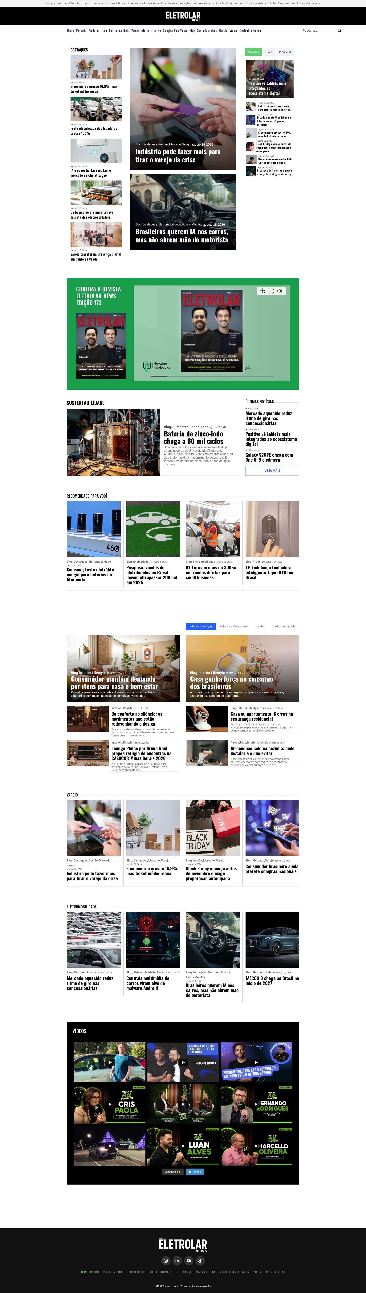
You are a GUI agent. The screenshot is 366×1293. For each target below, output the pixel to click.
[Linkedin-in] (177, 1261)
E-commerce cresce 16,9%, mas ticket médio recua (94, 89)
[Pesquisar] (339, 30)
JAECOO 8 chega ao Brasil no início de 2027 (272, 980)
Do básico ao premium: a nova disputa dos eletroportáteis (92, 215)
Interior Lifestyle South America (189, 3)
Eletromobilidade (119, 30)
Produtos (93, 30)
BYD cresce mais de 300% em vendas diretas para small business (211, 572)
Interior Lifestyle (151, 30)
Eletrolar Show (79, 3)
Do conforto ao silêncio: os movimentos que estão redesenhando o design (137, 718)
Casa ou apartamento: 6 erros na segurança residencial (262, 716)
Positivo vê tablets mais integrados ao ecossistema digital (267, 88)
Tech (104, 30)
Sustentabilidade (207, 30)
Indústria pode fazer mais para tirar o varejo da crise (178, 155)
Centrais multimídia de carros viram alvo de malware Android (147, 982)
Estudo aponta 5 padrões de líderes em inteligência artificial (274, 121)
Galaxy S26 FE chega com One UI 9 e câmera (269, 457)
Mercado (81, 30)
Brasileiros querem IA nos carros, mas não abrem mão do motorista (181, 235)
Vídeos (234, 30)
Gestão (223, 30)
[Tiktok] (200, 1261)
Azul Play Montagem (306, 3)
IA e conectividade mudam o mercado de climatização (91, 173)
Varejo (135, 30)
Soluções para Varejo (175, 30)
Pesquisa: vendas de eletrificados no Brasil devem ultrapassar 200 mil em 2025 (151, 575)
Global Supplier (279, 3)
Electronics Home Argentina (147, 3)
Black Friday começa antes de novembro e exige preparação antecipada (273, 147)
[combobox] (320, 30)
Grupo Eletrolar (56, 3)
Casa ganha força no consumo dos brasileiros (231, 682)
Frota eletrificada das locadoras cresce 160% (94, 131)
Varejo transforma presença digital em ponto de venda (96, 256)
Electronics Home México (109, 3)
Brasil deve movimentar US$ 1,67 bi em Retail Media (275, 160)
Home (70, 30)
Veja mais (272, 470)
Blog (192, 30)
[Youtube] (188, 1261)
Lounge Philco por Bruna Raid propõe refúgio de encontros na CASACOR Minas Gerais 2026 (142, 753)
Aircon (239, 3)
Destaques (150, 144)
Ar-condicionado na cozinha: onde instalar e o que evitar (263, 751)
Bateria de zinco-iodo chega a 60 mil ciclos (193, 437)
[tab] (253, 52)
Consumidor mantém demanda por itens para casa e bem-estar (114, 682)
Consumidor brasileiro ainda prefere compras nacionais (272, 868)
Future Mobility (223, 3)
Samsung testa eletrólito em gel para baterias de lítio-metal (90, 574)
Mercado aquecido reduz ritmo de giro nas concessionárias (269, 418)
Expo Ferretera (256, 3)
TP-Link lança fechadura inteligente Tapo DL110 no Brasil (269, 572)
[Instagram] (166, 1261)
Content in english (250, 30)
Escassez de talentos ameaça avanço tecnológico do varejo (274, 172)
